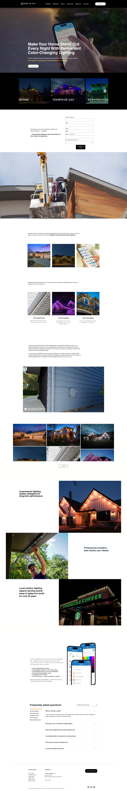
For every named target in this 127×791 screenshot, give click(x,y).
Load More (63, 466)
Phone (67, 128)
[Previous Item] (22, 91)
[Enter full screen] (102, 410)
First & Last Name (69, 117)
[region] (38, 261)
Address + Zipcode (70, 134)
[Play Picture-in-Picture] (100, 410)
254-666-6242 (48, 775)
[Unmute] (27, 410)
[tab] (36, 709)
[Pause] (25, 410)
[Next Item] (104, 91)
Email (66, 122)
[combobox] (79, 142)
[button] (56, 3)
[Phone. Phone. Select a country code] (67, 131)
